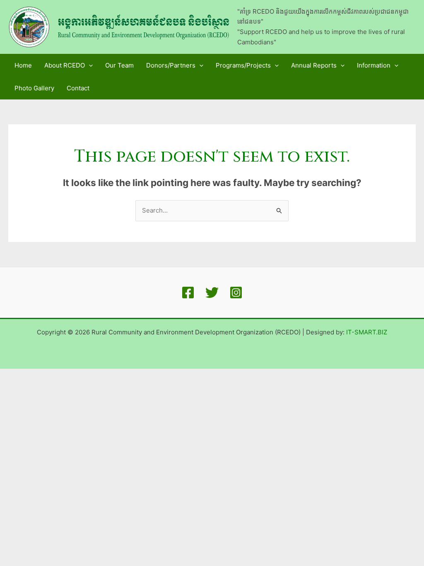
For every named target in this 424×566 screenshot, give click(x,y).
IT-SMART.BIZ (366, 332)
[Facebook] (188, 292)
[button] (89, 65)
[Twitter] (212, 292)
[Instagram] (236, 292)
